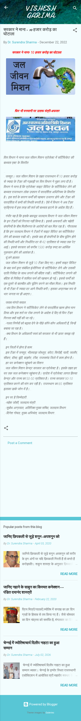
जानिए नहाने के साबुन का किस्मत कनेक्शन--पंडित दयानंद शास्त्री (33, 589)
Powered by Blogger (43, 704)
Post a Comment (20, 443)
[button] (75, 31)
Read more (69, 574)
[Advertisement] (40, 479)
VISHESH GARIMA (40, 11)
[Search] (75, 8)
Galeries (50, 712)
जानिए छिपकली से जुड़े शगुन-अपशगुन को (31, 536)
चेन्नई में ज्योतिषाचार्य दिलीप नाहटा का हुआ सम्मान (31, 645)
